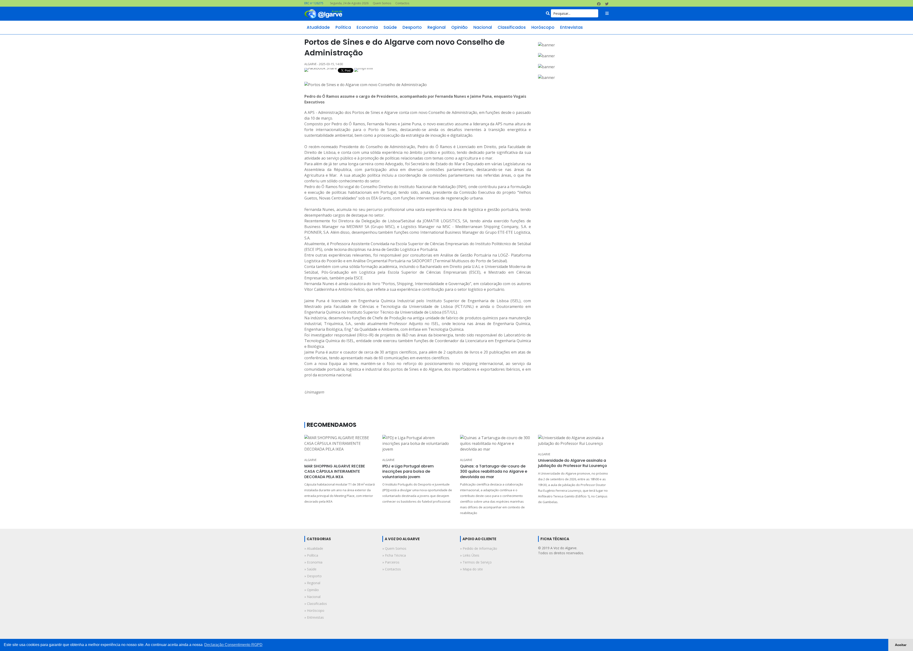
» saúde (310, 569)
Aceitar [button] (900, 645)
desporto (412, 27)
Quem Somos (382, 3)
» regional (312, 583)
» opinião (311, 590)
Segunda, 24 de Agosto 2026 (349, 3)
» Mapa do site (471, 569)
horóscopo (542, 27)
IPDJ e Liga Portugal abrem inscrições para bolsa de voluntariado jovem (408, 471)
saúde (390, 27)
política (343, 27)
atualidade (318, 27)
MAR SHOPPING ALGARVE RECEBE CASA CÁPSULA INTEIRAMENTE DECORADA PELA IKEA (334, 471)
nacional (482, 27)
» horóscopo (314, 610)
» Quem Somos (394, 548)
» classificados (315, 603)
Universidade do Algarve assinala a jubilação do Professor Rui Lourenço (572, 463)
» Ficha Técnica (394, 555)
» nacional (312, 596)
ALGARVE (310, 460)
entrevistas (571, 27)
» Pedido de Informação (478, 548)
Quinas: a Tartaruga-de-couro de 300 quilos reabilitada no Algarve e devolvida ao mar (493, 471)
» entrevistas (314, 617)
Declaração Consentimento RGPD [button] (233, 645)
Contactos (402, 3)
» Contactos (391, 569)
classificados (512, 27)
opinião (459, 27)
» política (311, 555)
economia (367, 27)
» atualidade (313, 548)
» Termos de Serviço (476, 562)
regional (436, 27)
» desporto (313, 576)
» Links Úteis (469, 555)
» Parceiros (390, 562)
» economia (313, 562)
